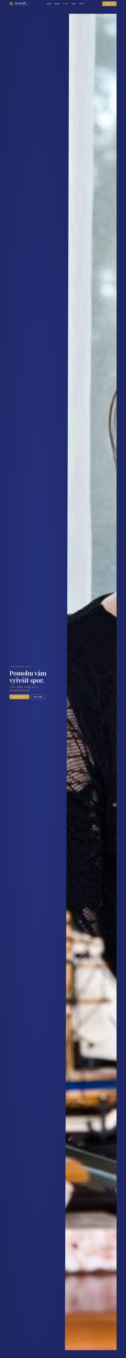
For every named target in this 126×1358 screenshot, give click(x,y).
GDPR (81, 3)
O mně (65, 3)
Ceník (73, 3)
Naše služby (38, 697)
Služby (57, 3)
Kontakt (108, 4)
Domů (49, 3)
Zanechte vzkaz (18, 697)
